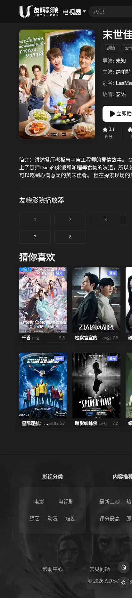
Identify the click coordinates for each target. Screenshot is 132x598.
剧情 (110, 48)
